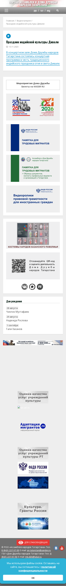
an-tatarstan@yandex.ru (39, 550)
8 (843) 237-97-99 (10, 550)
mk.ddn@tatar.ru (33, 556)
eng (48, 10)
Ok (33, 577)
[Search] (57, 10)
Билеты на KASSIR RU (33, 85)
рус (35, 10)
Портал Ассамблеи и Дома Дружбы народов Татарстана (33, 3)
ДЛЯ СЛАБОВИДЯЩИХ (35, 542)
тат (41, 10)
